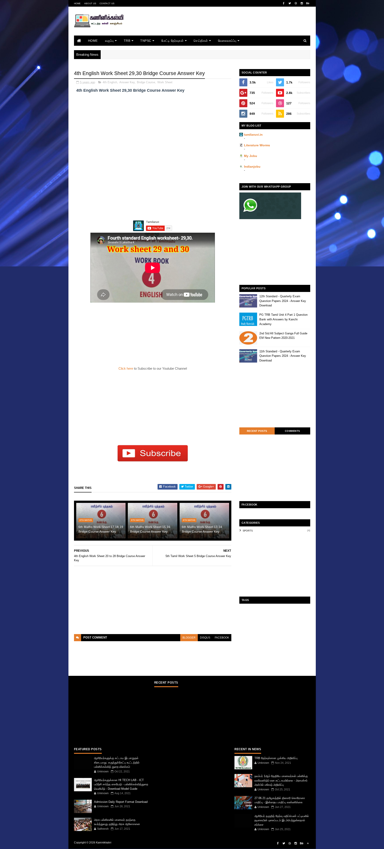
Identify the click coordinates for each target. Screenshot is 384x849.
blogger (189, 637)
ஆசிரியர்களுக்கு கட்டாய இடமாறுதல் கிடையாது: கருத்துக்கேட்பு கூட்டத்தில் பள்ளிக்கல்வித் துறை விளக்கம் (117, 762)
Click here (126, 368)
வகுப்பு (109, 40)
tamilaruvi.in (253, 134)
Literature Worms (257, 145)
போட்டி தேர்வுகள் (172, 40)
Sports (248, 530)
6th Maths (86, 520)
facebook (222, 637)
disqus (205, 637)
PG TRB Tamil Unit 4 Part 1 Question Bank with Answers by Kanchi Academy (283, 319)
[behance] (307, 3)
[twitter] (289, 3)
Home (77, 3)
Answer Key (127, 82)
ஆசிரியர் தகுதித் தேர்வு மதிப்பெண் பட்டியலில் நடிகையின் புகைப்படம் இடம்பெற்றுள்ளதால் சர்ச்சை (281, 820)
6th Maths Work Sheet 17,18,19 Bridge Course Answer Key (100, 529)
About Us (90, 3)
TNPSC (145, 40)
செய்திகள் (201, 40)
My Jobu (250, 156)
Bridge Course (146, 82)
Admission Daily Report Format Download (121, 801)
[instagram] (301, 3)
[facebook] (283, 3)
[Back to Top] (307, 843)
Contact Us (107, 3)
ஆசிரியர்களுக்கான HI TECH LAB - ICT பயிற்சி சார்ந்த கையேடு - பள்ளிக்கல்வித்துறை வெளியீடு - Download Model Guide (121, 784)
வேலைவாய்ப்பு (227, 40)
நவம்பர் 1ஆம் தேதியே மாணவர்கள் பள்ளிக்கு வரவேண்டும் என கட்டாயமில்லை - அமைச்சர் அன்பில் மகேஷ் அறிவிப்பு (281, 780)
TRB (127, 40)
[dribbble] (295, 3)
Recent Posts (257, 431)
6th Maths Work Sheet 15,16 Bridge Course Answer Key (150, 529)
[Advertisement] (229, 27)
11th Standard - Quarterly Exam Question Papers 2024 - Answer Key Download (282, 356)
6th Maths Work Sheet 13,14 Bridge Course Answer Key (202, 529)
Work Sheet (164, 82)
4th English (110, 82)
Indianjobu (252, 166)
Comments (292, 431)
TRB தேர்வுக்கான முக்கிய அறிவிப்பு (276, 758)
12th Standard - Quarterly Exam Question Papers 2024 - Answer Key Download (282, 301)
